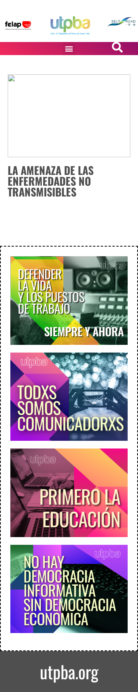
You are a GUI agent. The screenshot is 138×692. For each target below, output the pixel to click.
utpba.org (69, 671)
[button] (69, 48)
